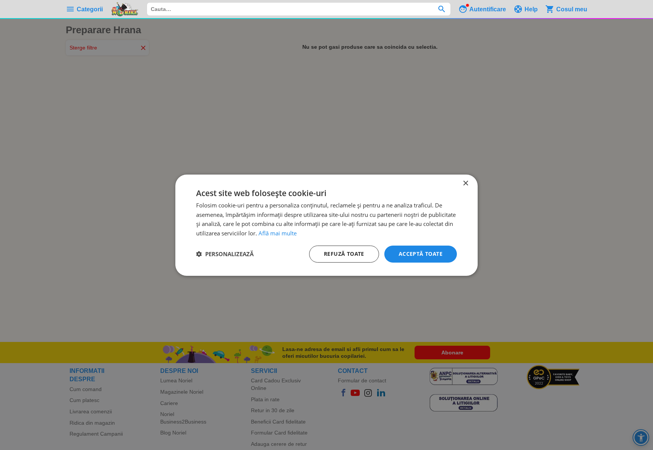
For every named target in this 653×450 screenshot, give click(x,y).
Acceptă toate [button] (421, 253)
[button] (225, 254)
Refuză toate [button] (344, 253)
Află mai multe (277, 233)
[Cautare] (441, 9)
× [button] (465, 183)
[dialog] (326, 224)
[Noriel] (124, 9)
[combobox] (299, 9)
